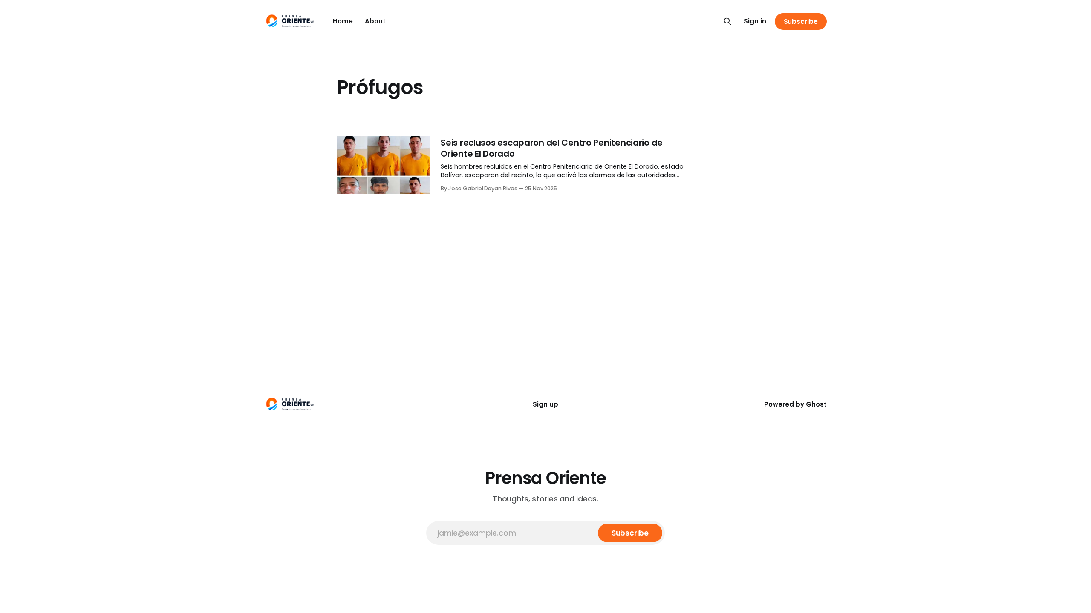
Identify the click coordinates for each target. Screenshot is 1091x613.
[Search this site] (727, 21)
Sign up (545, 404)
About (375, 21)
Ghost (816, 404)
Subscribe (801, 21)
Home (343, 21)
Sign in (755, 21)
